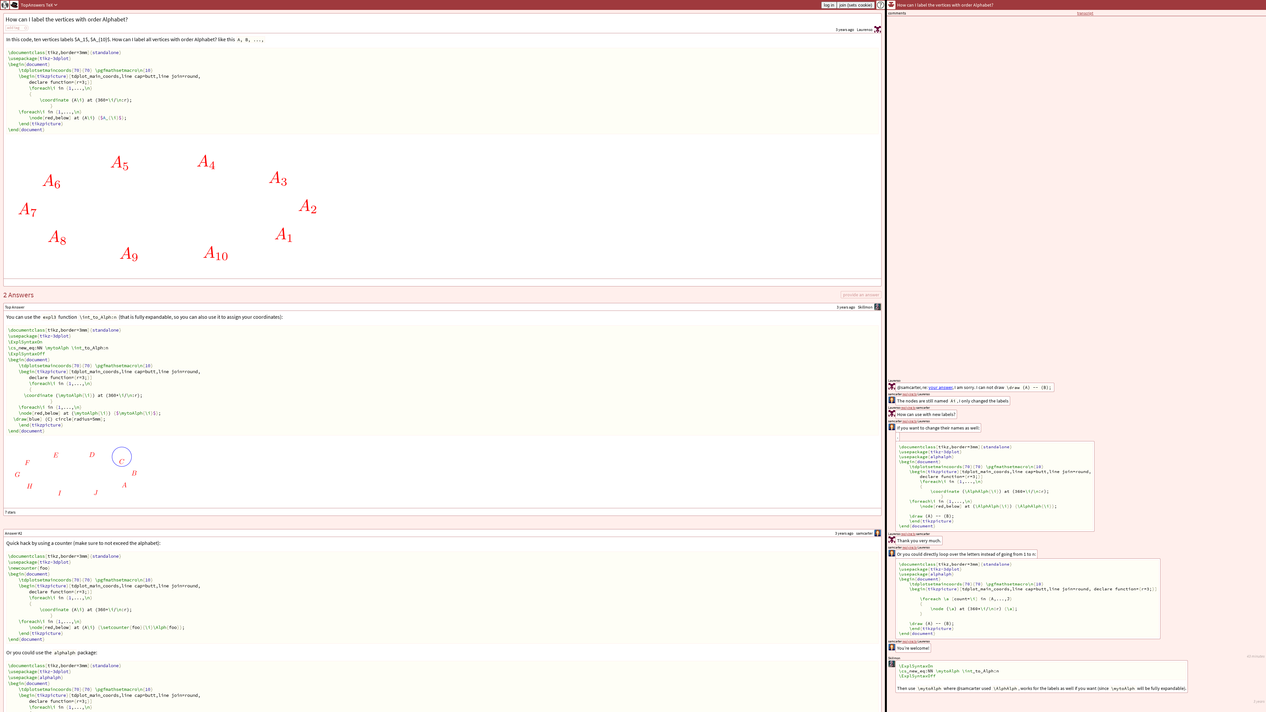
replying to (909, 641)
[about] (880, 5)
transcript (1085, 13)
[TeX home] (14, 5)
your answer (940, 387)
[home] (5, 5)
